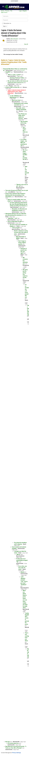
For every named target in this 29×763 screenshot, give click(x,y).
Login (20, 11)
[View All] (22, 70)
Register (25, 11)
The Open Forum (6, 11)
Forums (7, 11)
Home (2, 11)
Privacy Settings (16, 752)
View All (26, 44)
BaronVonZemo (14, 38)
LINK (25, 215)
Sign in (4, 26)
